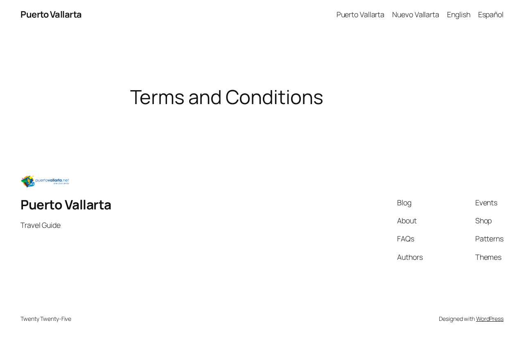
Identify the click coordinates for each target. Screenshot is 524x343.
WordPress (490, 319)
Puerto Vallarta (51, 14)
